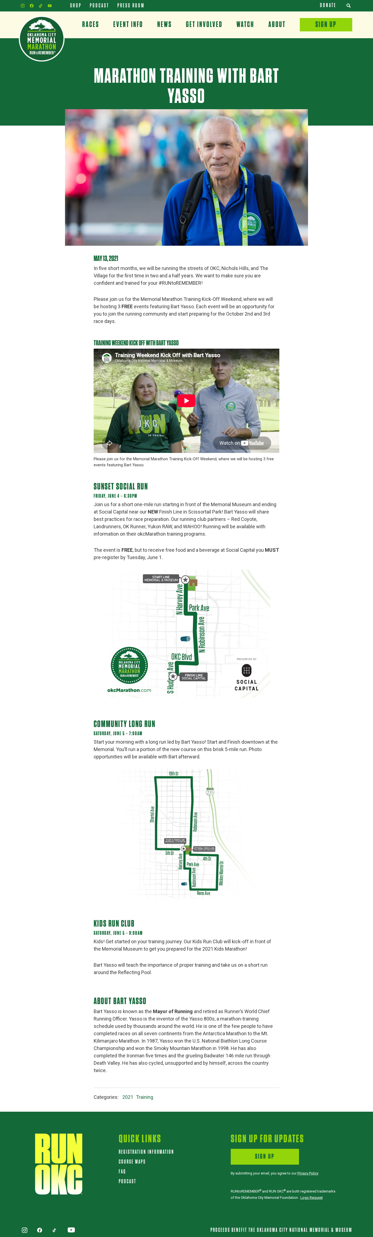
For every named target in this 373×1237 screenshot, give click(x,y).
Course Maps (132, 1162)
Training (144, 1097)
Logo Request (311, 1198)
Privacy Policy (307, 1173)
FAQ (122, 1171)
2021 (127, 1097)
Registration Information (146, 1152)
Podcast (127, 1181)
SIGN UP (264, 1156)
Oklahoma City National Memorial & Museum (304, 1230)
